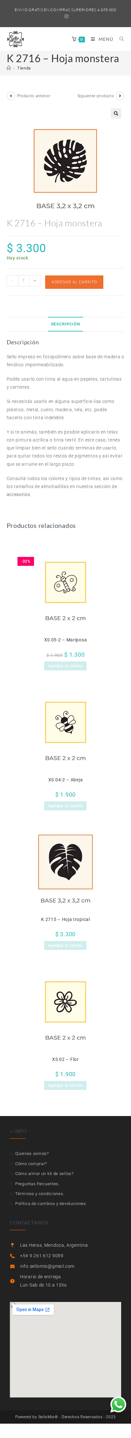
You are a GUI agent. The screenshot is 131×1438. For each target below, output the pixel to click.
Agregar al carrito (74, 282)
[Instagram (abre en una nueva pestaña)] (66, 16)
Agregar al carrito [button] (65, 666)
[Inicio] (9, 68)
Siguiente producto (96, 96)
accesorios (18, 494)
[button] (116, 113)
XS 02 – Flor (65, 1059)
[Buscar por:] (119, 39)
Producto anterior (34, 96)
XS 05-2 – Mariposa (65, 639)
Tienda (24, 68)
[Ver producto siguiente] (119, 95)
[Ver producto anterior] (11, 95)
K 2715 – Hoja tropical (65, 919)
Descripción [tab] (65, 324)
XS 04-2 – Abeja (65, 779)
